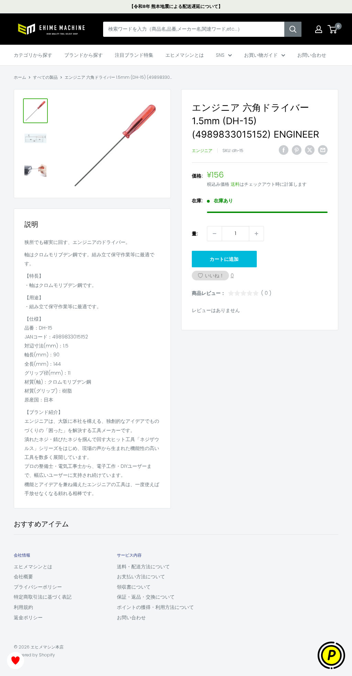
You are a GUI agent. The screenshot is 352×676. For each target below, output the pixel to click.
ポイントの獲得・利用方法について (155, 607)
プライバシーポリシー (38, 586)
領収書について (134, 586)
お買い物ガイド (261, 55)
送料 (235, 184)
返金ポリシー (28, 617)
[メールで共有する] (323, 150)
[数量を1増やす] (256, 233)
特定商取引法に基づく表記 (43, 596)
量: (195, 233)
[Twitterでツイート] (310, 150)
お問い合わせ (311, 55)
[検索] (292, 29)
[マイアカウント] (318, 29)
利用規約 (23, 607)
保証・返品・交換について (146, 596)
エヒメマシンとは (184, 55)
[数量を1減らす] (214, 233)
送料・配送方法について (143, 566)
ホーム (20, 77)
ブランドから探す (83, 55)
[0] (332, 29)
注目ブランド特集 (134, 55)
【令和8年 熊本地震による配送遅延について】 (176, 6)
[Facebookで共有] (283, 150)
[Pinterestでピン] (296, 150)
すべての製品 (45, 77)
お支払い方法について (141, 576)
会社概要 (23, 576)
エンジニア (202, 150)
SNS (220, 55)
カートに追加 (224, 259)
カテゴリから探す (33, 55)
